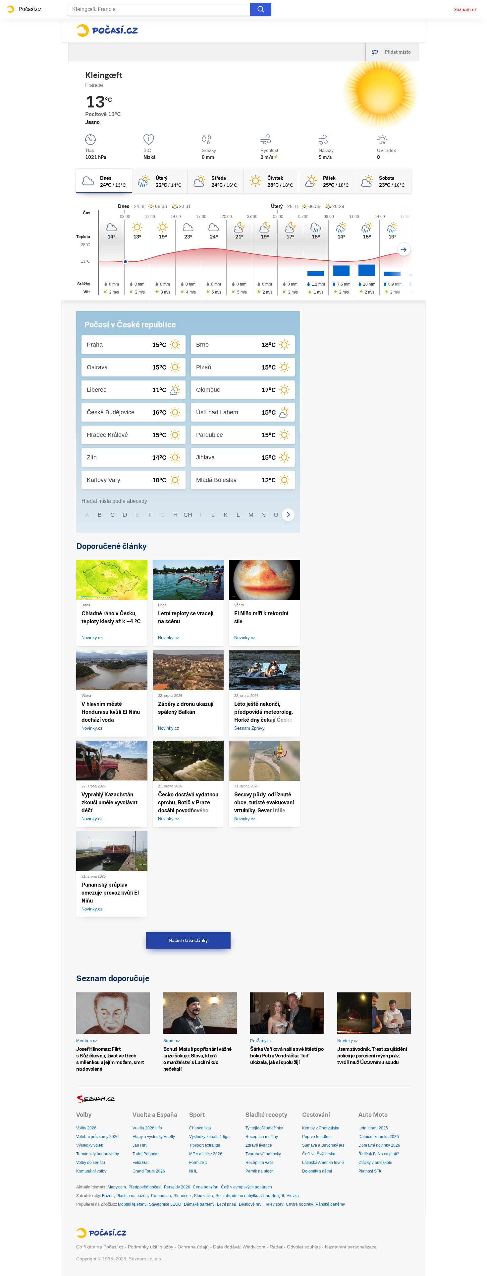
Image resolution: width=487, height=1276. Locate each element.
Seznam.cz (465, 9)
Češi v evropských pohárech (246, 1187)
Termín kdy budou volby (97, 1154)
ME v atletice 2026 (205, 1154)
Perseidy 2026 (177, 1187)
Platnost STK (370, 1171)
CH (188, 514)
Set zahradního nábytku (237, 1195)
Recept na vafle (259, 1162)
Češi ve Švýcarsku (318, 1154)
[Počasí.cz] (107, 30)
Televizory (274, 1204)
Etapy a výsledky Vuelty (154, 1136)
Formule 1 (198, 1162)
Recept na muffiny (261, 1136)
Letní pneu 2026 (373, 1128)
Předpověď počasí (145, 1187)
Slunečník (182, 1195)
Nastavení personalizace (351, 1246)
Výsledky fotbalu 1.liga (209, 1136)
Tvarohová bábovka (263, 1154)
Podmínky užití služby (150, 1246)
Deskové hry (250, 1204)
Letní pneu (226, 1204)
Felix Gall (141, 1162)
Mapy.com (117, 1187)
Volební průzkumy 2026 (97, 1136)
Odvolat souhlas (304, 1246)
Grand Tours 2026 (149, 1171)
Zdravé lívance (258, 1145)
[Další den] (404, 249)
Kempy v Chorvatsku (320, 1128)
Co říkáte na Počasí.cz (100, 1246)
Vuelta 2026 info (147, 1128)
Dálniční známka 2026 (378, 1136)
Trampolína (160, 1195)
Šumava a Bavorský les (323, 1145)
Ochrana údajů (193, 1246)
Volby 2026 (86, 1128)
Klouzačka (203, 1195)
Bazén (108, 1195)
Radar (276, 1246)
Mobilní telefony (132, 1204)
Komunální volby (91, 1171)
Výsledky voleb (89, 1145)
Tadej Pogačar (146, 1154)
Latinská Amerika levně (323, 1162)
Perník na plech (259, 1171)
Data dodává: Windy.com (239, 1246)
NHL (193, 1171)
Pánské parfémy (330, 1204)
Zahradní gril (272, 1195)
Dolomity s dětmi (317, 1171)
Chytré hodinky (299, 1204)
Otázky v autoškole (375, 1162)
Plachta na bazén (132, 1195)
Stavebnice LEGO (165, 1204)
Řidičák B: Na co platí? (378, 1154)
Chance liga (200, 1128)
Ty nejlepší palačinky (264, 1128)
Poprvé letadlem (317, 1136)
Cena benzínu (205, 1187)
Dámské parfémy (199, 1204)
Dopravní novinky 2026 (379, 1145)
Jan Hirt (139, 1145)
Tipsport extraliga (204, 1145)
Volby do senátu (90, 1162)
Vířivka (293, 1195)
